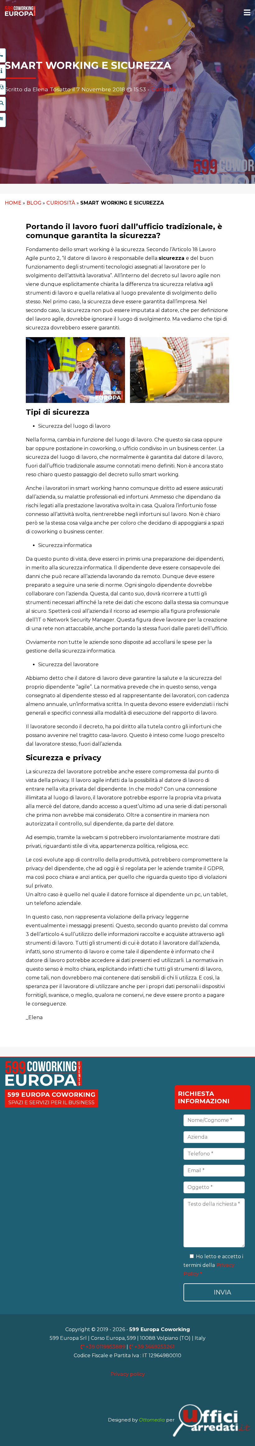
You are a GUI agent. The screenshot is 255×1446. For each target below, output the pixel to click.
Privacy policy (127, 1374)
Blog (33, 203)
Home (13, 203)
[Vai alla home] (20, 14)
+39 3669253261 (153, 1347)
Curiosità (163, 89)
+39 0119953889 (105, 1347)
